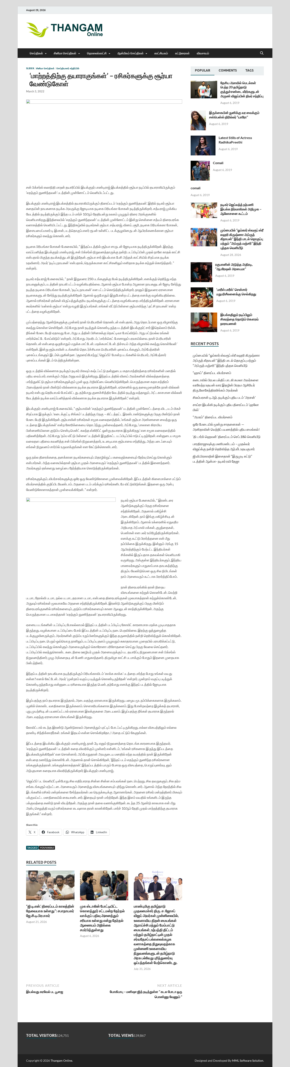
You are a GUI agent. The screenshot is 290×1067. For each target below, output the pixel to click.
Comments (228, 70)
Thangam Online (61, 1060)
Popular (202, 70)
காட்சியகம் (161, 53)
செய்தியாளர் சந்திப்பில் (67, 68)
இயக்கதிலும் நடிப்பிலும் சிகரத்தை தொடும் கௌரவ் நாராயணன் (239, 319)
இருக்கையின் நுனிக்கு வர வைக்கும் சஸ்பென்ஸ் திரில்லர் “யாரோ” (234, 114)
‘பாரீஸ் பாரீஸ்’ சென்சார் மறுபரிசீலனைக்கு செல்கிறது (236, 291)
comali (195, 188)
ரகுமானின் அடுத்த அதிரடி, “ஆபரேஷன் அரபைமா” (234, 266)
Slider (30, 68)
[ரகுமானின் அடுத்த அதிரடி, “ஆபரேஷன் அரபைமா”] (201, 265)
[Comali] (200, 163)
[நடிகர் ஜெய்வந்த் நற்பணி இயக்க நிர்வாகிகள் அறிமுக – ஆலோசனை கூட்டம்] (204, 205)
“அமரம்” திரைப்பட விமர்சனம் (212, 417)
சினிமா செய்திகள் (65, 53)
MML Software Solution (247, 1060)
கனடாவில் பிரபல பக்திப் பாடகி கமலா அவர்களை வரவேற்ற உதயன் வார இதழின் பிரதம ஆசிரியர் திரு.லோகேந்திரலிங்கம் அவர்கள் (226, 385)
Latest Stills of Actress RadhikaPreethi (235, 140)
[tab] (202, 70)
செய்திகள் (36, 53)
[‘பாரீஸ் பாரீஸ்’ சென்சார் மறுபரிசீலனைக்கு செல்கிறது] (202, 290)
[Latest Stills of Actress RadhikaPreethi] (203, 138)
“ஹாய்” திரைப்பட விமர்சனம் (212, 373)
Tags (249, 70)
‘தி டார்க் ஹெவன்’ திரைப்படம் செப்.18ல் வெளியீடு (226, 437)
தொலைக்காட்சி (97, 53)
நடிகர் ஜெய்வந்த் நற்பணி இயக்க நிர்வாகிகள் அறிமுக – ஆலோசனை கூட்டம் (241, 208)
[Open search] (262, 53)
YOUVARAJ (47, 847)
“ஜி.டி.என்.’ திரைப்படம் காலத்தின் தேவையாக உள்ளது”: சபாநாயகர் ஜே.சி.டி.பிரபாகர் (50, 911)
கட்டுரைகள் (182, 53)
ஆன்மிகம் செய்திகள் (130, 53)
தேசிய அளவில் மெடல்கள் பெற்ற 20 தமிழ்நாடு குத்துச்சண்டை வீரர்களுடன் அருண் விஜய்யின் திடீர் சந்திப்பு (241, 89)
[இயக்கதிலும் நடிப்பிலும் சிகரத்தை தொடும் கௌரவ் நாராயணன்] (204, 315)
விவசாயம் (203, 53)
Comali (218, 163)
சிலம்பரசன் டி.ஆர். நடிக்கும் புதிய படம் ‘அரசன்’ (224, 397)
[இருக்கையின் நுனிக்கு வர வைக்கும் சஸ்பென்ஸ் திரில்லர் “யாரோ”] (198, 113)
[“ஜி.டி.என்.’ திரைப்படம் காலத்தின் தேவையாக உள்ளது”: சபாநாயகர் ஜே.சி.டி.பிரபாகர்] (50, 887)
